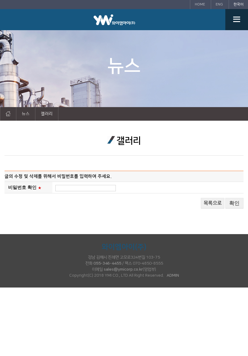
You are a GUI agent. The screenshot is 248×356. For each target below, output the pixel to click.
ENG (219, 4)
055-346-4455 (107, 263)
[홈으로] (8, 113)
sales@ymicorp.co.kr (123, 269)
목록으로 (213, 203)
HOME (200, 4)
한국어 (238, 4)
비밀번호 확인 (22, 187)
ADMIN (173, 275)
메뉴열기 (236, 19)
